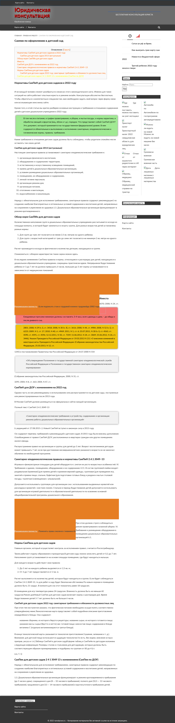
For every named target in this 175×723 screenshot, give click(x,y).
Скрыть (67, 50)
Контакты (30, 3)
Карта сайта (19, 3)
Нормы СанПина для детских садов (33, 70)
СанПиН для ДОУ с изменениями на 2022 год (37, 64)
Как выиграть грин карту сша (146, 50)
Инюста (20, 62)
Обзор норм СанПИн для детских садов (35, 59)
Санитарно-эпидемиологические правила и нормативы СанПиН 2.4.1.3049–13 (52, 67)
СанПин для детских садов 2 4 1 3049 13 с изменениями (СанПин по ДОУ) (50, 76)
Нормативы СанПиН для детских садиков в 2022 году (41, 53)
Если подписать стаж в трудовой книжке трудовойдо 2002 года (69, 307)
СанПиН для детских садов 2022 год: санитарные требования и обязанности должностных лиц (62, 73)
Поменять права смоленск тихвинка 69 (57, 531)
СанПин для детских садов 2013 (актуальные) (40, 56)
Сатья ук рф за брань (142, 44)
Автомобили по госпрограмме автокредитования (152, 116)
